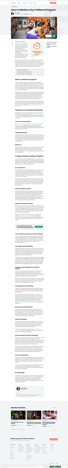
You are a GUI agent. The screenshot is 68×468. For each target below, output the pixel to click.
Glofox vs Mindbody (37, 446)
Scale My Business (20, 450)
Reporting (28, 452)
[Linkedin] (42, 388)
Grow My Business (20, 447)
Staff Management (29, 456)
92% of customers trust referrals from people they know (21, 42)
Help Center (44, 450)
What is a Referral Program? (22, 70)
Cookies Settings (46, 466)
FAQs (43, 451)
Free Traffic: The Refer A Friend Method (27, 215)
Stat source (32, 56)
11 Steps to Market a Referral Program (24, 74)
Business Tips (29, 420)
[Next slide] (56, 429)
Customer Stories (14, 420)
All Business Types (12, 458)
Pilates (11, 450)
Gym (11, 446)
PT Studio (11, 451)
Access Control (29, 455)
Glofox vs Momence (37, 450)
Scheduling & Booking (29, 448)
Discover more (38, 226)
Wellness (11, 457)
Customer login (51, 0)
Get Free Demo (53, 439)
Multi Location (28, 458)
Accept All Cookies (58, 466)
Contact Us (52, 447)
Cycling (11, 454)
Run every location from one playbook (17, 423)
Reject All (52, 466)
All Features (28, 459)
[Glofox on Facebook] (55, 463)
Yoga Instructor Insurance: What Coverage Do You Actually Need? (34, 423)
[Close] (67, 466)
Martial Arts (11, 455)
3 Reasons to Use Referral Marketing (24, 72)
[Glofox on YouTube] (57, 463)
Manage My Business (21, 446)
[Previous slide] (54, 429)
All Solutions (20, 451)
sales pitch (26, 150)
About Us (52, 446)
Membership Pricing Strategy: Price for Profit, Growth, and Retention (49, 423)
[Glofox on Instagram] (50, 463)
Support (55, 0)
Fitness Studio (12, 447)
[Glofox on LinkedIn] (53, 463)
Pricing (52, 450)
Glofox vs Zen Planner (38, 451)
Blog (43, 446)
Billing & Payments (29, 451)
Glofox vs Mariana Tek (38, 447)
